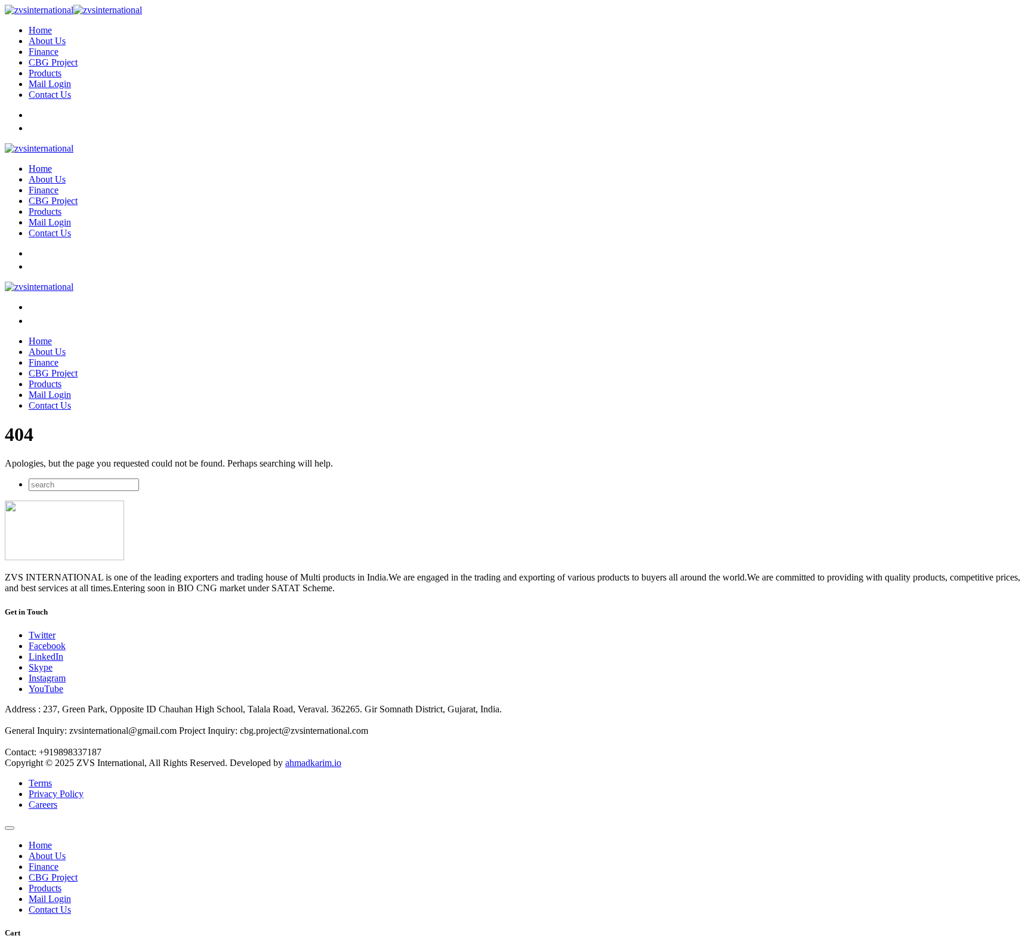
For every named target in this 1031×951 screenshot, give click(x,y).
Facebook (47, 646)
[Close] (9, 828)
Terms (40, 783)
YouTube (46, 689)
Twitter (42, 635)
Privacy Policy (56, 794)
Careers (43, 804)
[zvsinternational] (73, 10)
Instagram (47, 678)
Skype (41, 667)
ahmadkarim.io (313, 763)
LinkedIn (46, 657)
